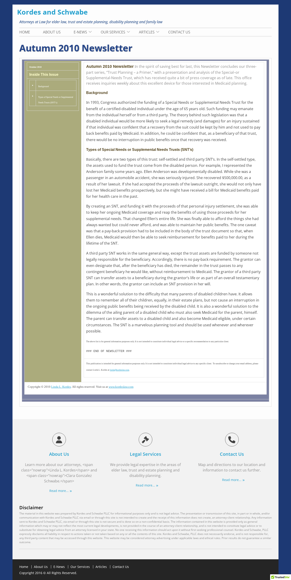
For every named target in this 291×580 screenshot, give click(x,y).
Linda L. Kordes (61, 386)
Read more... (59, 491)
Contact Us (179, 32)
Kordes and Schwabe (52, 12)
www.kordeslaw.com (121, 386)
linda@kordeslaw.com (119, 370)
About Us (52, 32)
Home (24, 32)
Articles (147, 32)
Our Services (113, 32)
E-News (80, 32)
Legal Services (145, 454)
